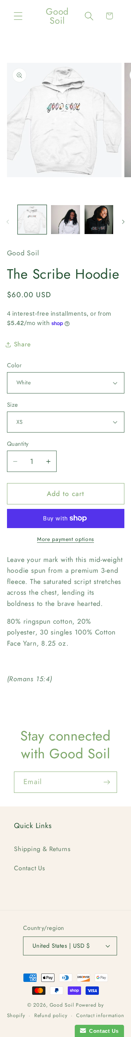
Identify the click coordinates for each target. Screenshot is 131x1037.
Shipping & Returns (42, 849)
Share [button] (22, 344)
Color (14, 365)
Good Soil (62, 1004)
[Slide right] (123, 222)
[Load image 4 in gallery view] (99, 219)
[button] (18, 16)
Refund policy (50, 1015)
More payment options (65, 539)
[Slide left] (7, 222)
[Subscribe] (107, 782)
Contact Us (29, 868)
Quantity (18, 444)
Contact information (100, 1015)
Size (12, 405)
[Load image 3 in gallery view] (65, 219)
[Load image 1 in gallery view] (32, 219)
